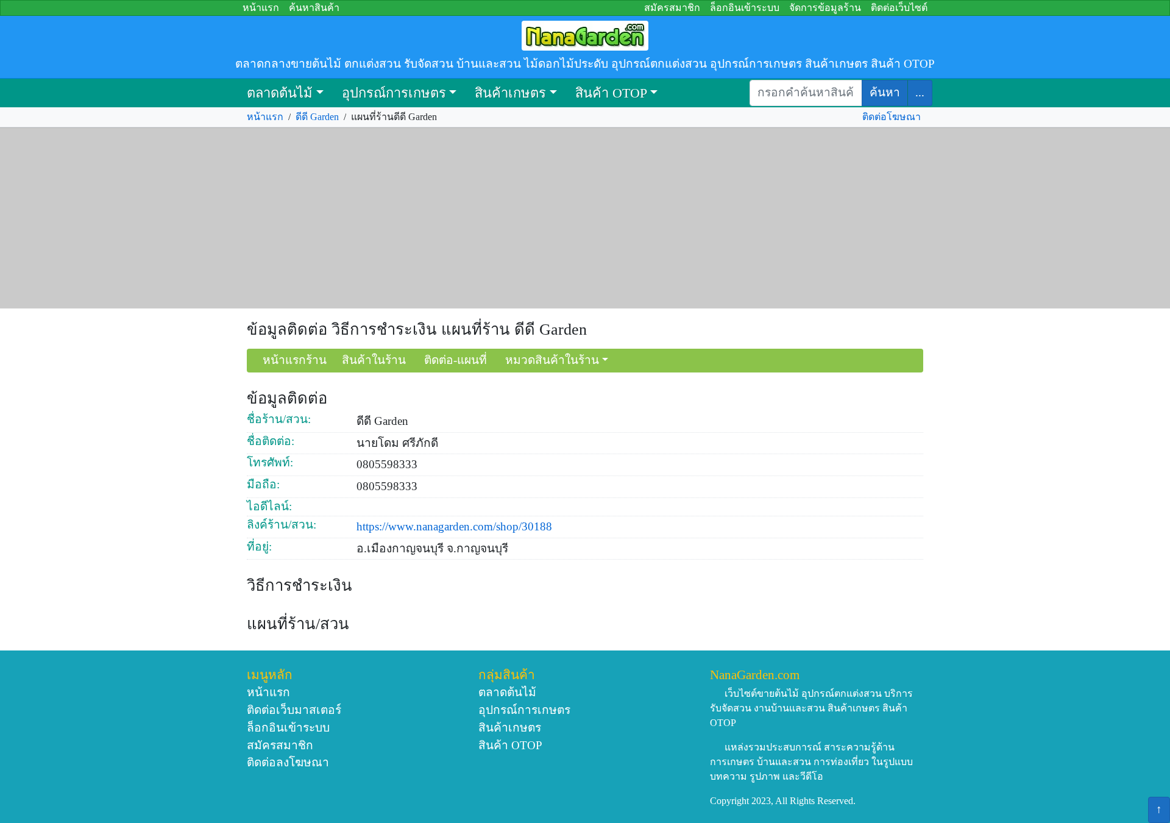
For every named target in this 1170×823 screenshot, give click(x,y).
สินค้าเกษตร (510, 93)
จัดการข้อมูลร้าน (825, 7)
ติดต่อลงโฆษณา (288, 762)
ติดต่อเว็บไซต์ (899, 7)
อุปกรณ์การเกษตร (394, 93)
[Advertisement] (585, 218)
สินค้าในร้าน (374, 360)
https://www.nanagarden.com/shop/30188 (454, 526)
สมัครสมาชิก (672, 7)
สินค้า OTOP (611, 93)
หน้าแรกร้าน (295, 360)
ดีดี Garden (317, 117)
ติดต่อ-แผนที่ (455, 360)
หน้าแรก (261, 7)
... (919, 92)
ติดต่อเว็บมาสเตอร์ (294, 710)
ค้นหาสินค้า (314, 7)
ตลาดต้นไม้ (280, 93)
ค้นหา (885, 92)
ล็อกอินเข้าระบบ (744, 7)
